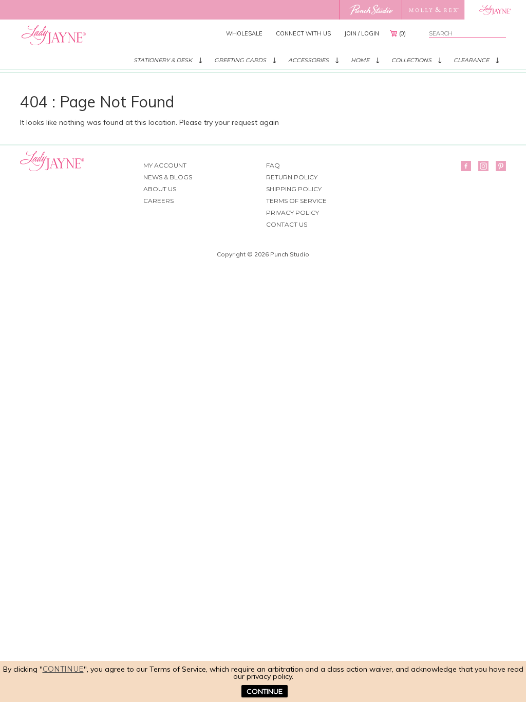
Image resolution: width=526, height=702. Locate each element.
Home (360, 60)
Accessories (308, 60)
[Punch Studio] (371, 10)
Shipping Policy (294, 189)
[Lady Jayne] (495, 10)
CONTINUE (265, 691)
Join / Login (361, 33)
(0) (402, 33)
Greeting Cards (240, 60)
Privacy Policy (292, 212)
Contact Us (286, 224)
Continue (63, 669)
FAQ (273, 165)
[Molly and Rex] (433, 10)
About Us (159, 189)
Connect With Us (303, 33)
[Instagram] (483, 166)
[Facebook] (466, 166)
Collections (411, 60)
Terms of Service (296, 201)
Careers (158, 201)
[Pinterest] (501, 166)
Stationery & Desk (163, 60)
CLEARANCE (471, 60)
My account (164, 165)
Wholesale (244, 33)
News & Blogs (167, 177)
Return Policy (291, 177)
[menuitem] (244, 33)
